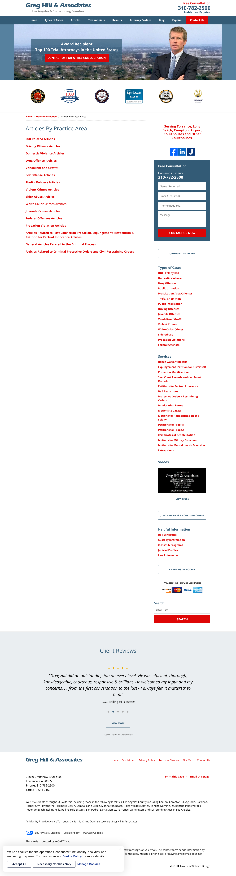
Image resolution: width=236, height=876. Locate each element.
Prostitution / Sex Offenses (175, 293)
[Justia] (191, 152)
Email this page (199, 776)
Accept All (19, 864)
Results (117, 20)
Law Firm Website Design (190, 866)
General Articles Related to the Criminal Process (61, 244)
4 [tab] (122, 711)
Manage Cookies (93, 832)
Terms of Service (169, 760)
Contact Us (197, 20)
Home (33, 20)
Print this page (174, 776)
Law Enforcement (169, 555)
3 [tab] (118, 711)
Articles (75, 20)
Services (164, 356)
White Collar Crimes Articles (46, 204)
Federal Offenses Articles (44, 218)
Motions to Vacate (169, 410)
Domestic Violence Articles (45, 153)
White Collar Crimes (170, 329)
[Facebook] (174, 152)
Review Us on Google (182, 569)
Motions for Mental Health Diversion (181, 445)
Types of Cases (54, 20)
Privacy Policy (147, 760)
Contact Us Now (182, 233)
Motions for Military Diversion (177, 440)
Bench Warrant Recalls (172, 362)
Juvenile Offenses (169, 314)
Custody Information (171, 540)
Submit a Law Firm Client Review (118, 734)
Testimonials (96, 20)
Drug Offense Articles (41, 160)
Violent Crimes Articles (42, 189)
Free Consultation (172, 166)
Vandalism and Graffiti (42, 168)
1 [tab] (108, 711)
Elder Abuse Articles (40, 197)
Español (177, 20)
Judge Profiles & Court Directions (182, 515)
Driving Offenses (168, 309)
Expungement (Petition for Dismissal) (182, 367)
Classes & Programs (170, 545)
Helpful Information (174, 529)
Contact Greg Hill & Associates (194, 8)
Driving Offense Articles (43, 146)
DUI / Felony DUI (168, 273)
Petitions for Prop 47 (171, 424)
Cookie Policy (71, 832)
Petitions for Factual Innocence (178, 386)
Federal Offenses (168, 345)
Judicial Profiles (168, 550)
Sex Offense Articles (40, 175)
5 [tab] (127, 711)
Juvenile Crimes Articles (43, 211)
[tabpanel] (118, 685)
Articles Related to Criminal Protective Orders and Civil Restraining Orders (80, 251)
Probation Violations (171, 339)
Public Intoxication (170, 304)
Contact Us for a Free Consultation (77, 58)
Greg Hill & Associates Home (58, 8)
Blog (162, 20)
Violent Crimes (167, 324)
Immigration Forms (170, 405)
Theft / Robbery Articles (43, 182)
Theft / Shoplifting (169, 298)
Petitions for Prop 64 (171, 430)
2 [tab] (113, 711)
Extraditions (166, 450)
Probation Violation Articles (46, 225)
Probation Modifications (173, 372)
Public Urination (168, 288)
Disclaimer (128, 760)
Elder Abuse (165, 334)
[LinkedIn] (182, 152)
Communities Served (182, 253)
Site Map (188, 760)
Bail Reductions (168, 391)
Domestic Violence (170, 278)
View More (118, 723)
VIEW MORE (182, 498)
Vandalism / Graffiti (171, 319)
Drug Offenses (167, 283)
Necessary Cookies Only (54, 864)
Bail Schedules (167, 534)
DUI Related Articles (40, 139)
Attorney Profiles (140, 20)
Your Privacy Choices (47, 832)
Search (182, 619)
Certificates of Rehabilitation (176, 435)
